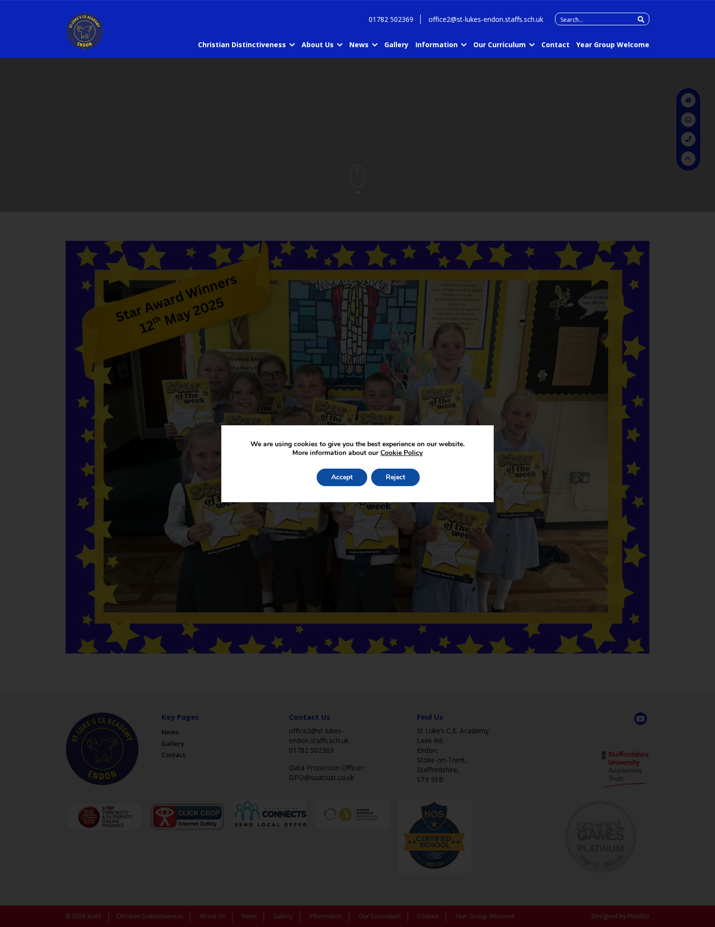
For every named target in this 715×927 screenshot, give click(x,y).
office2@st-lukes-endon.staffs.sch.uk (486, 19)
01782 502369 (391, 19)
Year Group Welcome (612, 44)
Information (436, 44)
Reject (395, 477)
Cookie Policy (401, 452)
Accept (342, 477)
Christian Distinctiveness (242, 44)
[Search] (641, 19)
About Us (318, 44)
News (359, 44)
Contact (555, 44)
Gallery (396, 44)
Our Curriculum (499, 44)
